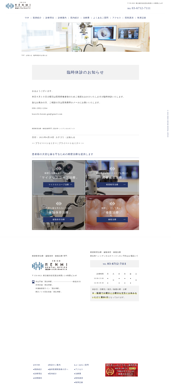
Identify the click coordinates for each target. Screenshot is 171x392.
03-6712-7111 (139, 8)
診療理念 (38, 374)
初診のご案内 (55, 365)
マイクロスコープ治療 (59, 185)
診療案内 (38, 378)
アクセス (79, 369)
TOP (23, 55)
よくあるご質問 (82, 365)
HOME (37, 365)
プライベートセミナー (44, 143)
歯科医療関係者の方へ (58, 369)
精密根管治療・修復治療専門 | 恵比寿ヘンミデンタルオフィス (53, 128)
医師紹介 (38, 369)
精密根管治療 (112, 185)
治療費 (78, 374)
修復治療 (112, 220)
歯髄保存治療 (59, 220)
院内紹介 (53, 374)
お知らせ (29, 55)
